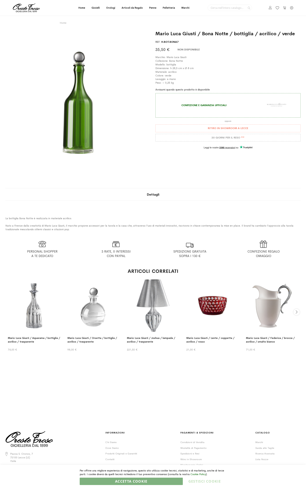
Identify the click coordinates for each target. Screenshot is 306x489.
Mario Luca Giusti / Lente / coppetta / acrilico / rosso (210, 339)
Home (81, 7)
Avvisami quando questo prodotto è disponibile (182, 89)
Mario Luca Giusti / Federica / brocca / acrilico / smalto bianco (270, 339)
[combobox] (230, 8)
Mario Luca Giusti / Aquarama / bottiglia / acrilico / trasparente (34, 339)
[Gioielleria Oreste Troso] (26, 8)
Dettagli (153, 195)
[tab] (153, 194)
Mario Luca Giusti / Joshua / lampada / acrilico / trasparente (151, 339)
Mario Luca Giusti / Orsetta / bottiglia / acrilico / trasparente (92, 339)
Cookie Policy (198, 474)
